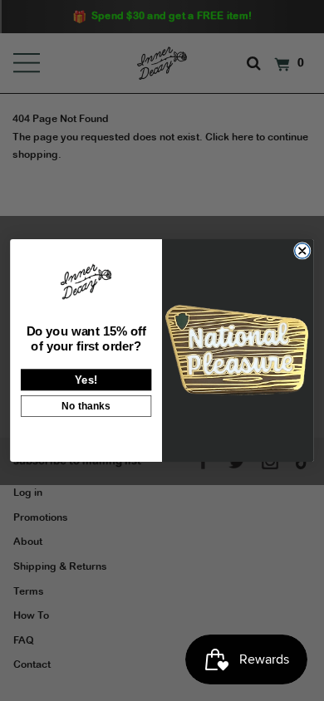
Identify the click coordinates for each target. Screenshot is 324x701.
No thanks (85, 405)
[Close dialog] (302, 250)
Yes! (86, 379)
